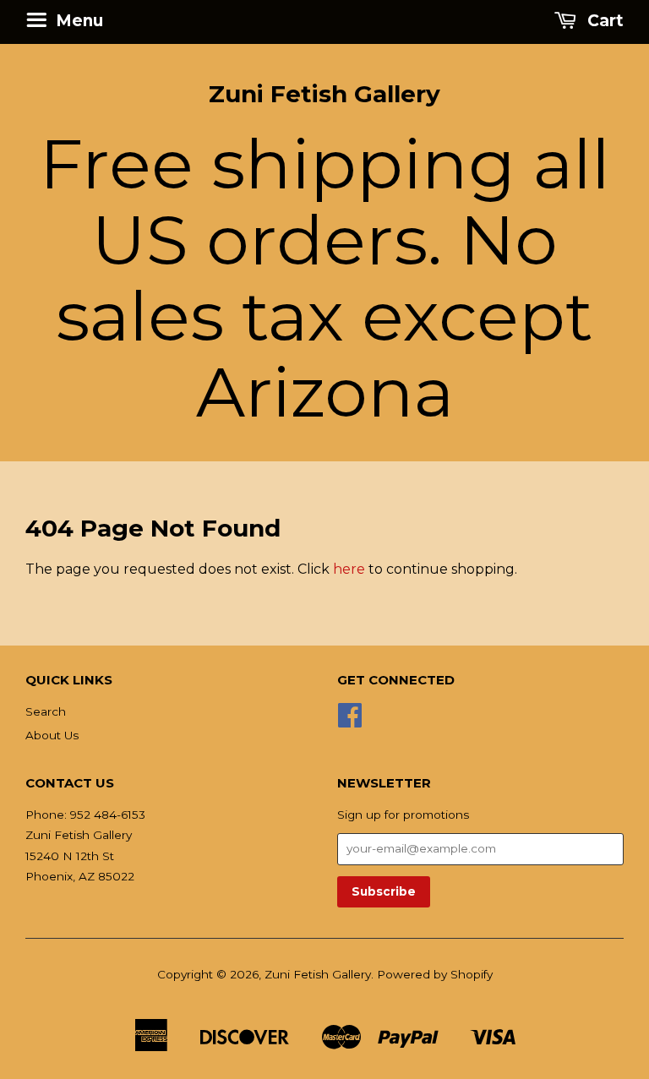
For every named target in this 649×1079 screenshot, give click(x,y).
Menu (77, 20)
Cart (603, 20)
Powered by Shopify (435, 974)
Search (45, 711)
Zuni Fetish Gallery (324, 93)
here (349, 569)
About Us (52, 735)
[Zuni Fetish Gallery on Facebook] (350, 721)
